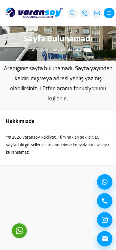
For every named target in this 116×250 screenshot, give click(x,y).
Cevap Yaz (56, 204)
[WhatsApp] (104, 182)
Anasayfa (39, 50)
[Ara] (104, 201)
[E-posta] (104, 238)
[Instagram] (104, 219)
